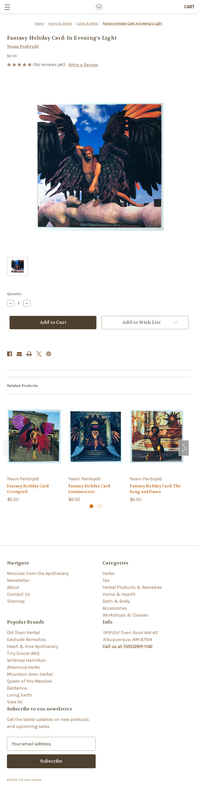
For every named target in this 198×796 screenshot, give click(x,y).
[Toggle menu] (7, 7)
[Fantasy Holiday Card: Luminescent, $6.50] (95, 436)
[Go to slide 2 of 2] (100, 506)
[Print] (29, 354)
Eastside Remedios (26, 639)
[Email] (19, 354)
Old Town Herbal (23, 632)
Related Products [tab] (22, 385)
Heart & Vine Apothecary (32, 646)
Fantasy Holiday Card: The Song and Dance (155, 489)
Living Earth (19, 695)
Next (184, 448)
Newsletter (18, 580)
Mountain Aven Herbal (30, 674)
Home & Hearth (119, 594)
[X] (39, 354)
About (13, 587)
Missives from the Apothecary (38, 573)
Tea (106, 580)
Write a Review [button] (83, 65)
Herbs (108, 573)
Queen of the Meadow (29, 681)
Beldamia (17, 688)
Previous (7, 448)
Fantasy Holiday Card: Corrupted (28, 489)
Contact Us (18, 594)
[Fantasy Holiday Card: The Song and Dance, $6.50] (156, 436)
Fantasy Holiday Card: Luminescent (89, 489)
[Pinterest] (48, 354)
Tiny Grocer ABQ (23, 653)
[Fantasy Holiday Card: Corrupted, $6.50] (34, 436)
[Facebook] (9, 354)
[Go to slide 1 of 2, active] (91, 506)
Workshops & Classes (125, 615)
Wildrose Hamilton (26, 660)
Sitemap (16, 601)
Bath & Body (116, 601)
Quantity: (14, 294)
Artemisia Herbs (23, 667)
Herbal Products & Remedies (132, 587)
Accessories (115, 608)
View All (15, 702)
